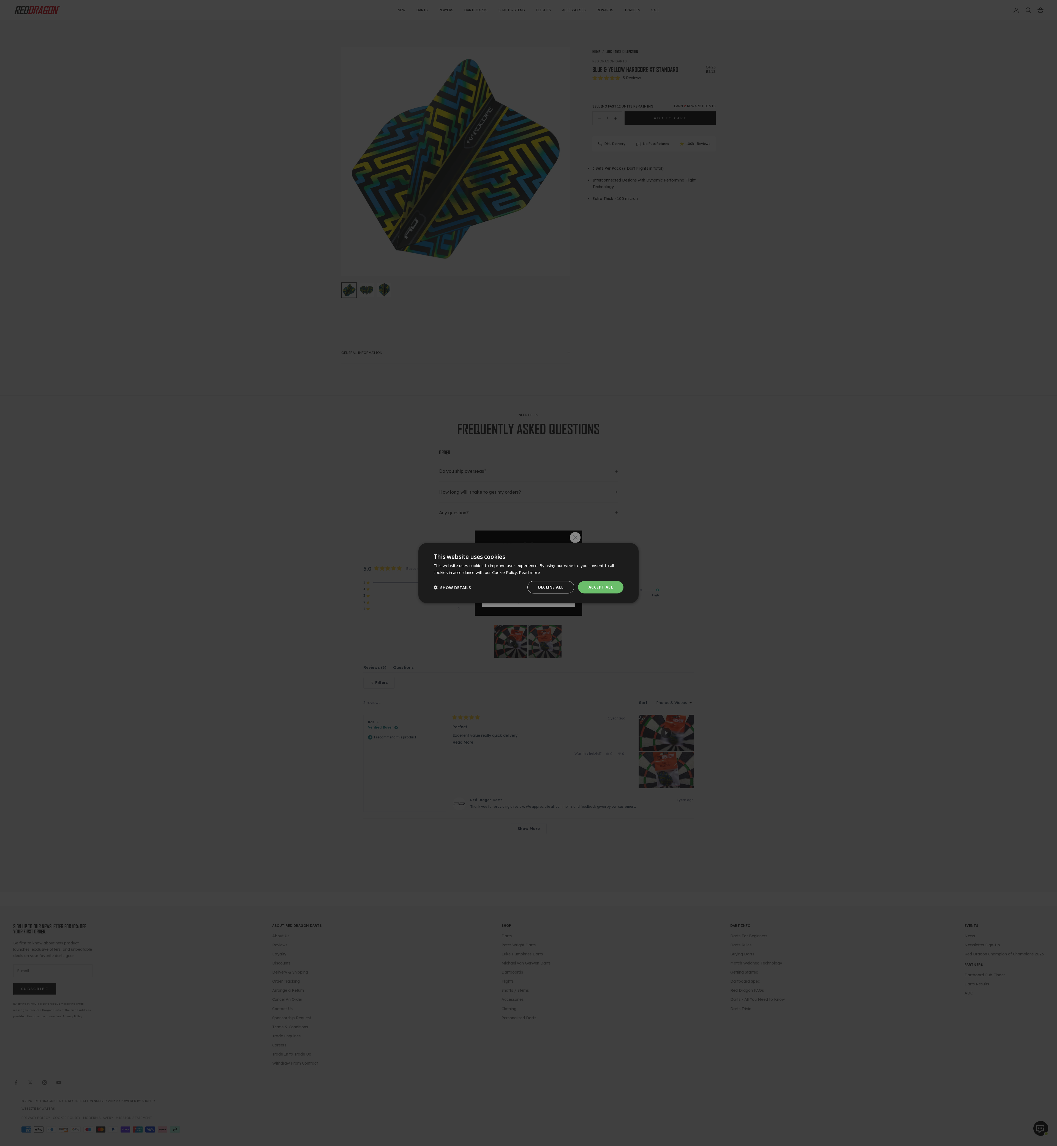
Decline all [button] (550, 587)
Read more (529, 572)
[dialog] (528, 573)
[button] (452, 587)
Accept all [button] (601, 587)
